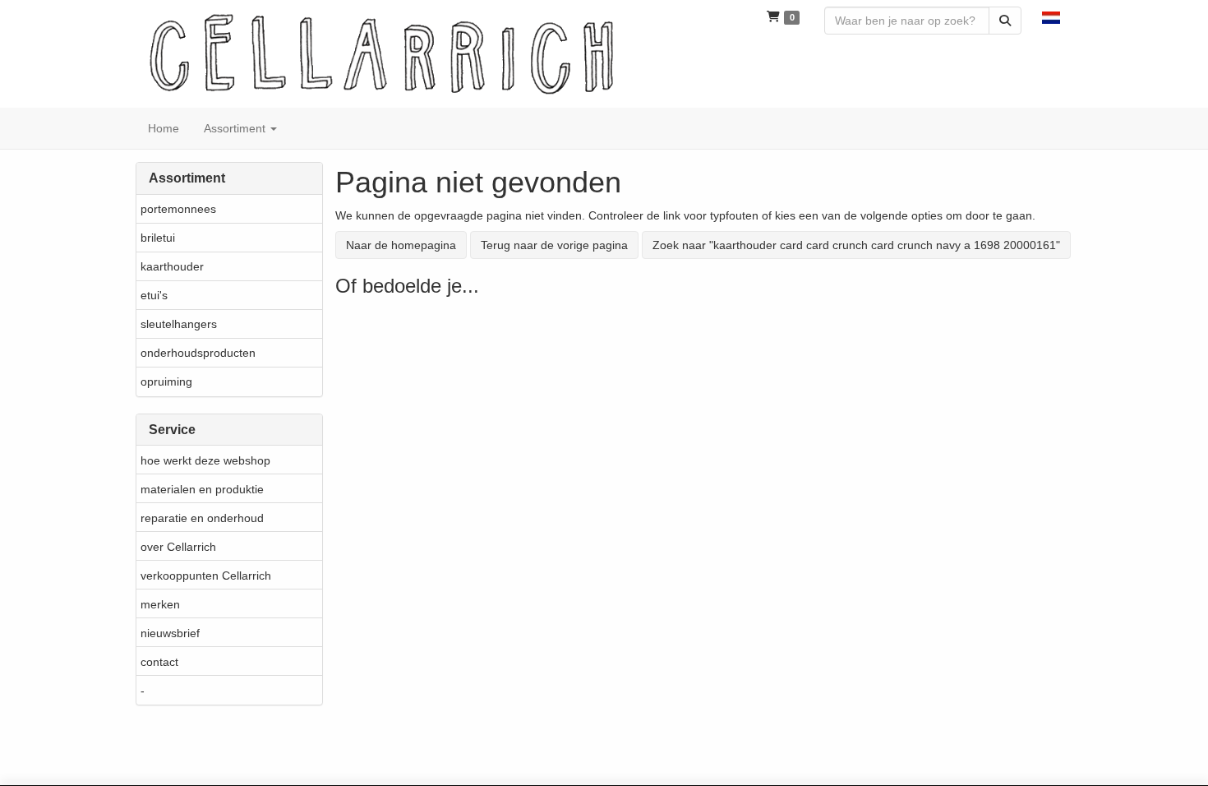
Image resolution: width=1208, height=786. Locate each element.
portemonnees (178, 208)
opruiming (166, 381)
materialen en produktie (202, 489)
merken (160, 604)
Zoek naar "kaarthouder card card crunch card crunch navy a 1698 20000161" (856, 245)
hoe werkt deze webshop (205, 460)
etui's (154, 295)
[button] (1051, 16)
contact (159, 661)
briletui (158, 237)
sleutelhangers (179, 324)
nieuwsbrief (170, 633)
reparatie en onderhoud (202, 518)
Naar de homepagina (401, 245)
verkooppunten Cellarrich (206, 575)
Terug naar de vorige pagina (554, 245)
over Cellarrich (178, 546)
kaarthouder (172, 266)
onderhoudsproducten (198, 352)
